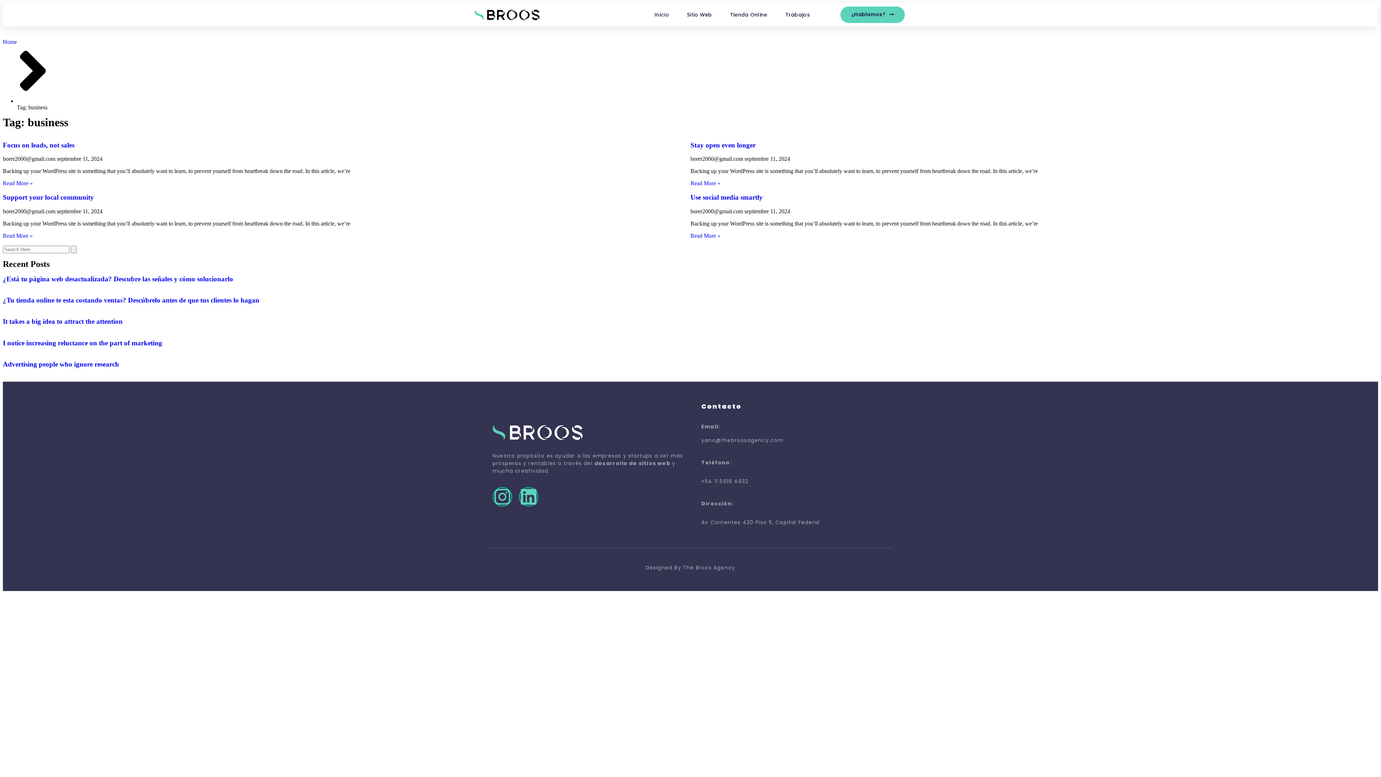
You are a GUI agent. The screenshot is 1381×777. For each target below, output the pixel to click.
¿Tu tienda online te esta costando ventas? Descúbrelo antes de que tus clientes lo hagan (131, 300)
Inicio (662, 14)
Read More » (18, 183)
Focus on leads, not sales (38, 145)
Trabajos (797, 14)
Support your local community (48, 197)
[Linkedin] (528, 496)
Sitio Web (699, 14)
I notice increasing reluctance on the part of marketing (82, 343)
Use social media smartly (726, 197)
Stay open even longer (723, 145)
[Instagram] (502, 496)
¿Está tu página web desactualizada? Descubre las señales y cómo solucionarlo (118, 279)
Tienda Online (748, 14)
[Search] (74, 249)
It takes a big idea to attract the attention (63, 321)
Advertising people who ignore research (61, 364)
